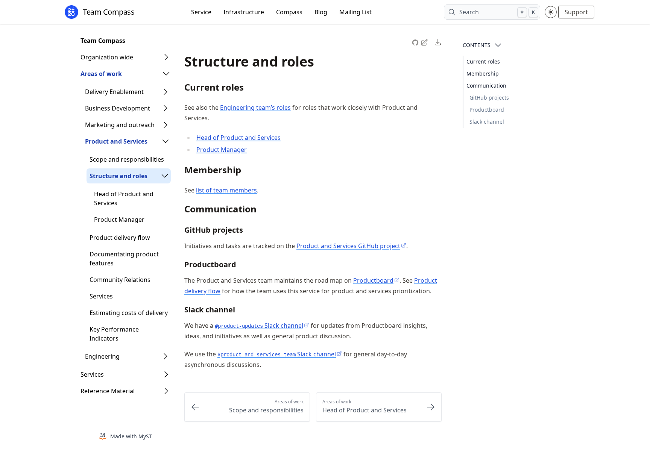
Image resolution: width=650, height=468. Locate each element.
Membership (482, 73)
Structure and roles (118, 176)
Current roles (483, 61)
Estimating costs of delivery (129, 313)
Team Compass (102, 40)
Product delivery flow (120, 237)
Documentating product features (124, 258)
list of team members (226, 190)
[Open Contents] (498, 45)
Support (576, 12)
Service (201, 12)
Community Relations (120, 280)
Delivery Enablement (114, 92)
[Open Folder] (166, 57)
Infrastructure (243, 12)
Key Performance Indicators (114, 333)
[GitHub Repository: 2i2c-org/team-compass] (416, 41)
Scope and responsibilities (127, 159)
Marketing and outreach (120, 125)
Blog (320, 12)
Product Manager (119, 219)
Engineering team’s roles (255, 107)
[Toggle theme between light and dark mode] (551, 12)
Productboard (486, 109)
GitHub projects (489, 97)
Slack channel (486, 121)
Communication (486, 85)
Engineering (102, 356)
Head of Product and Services (123, 198)
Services (101, 296)
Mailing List (355, 12)
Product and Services (116, 141)
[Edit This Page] (425, 42)
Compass (289, 12)
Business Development (117, 108)
